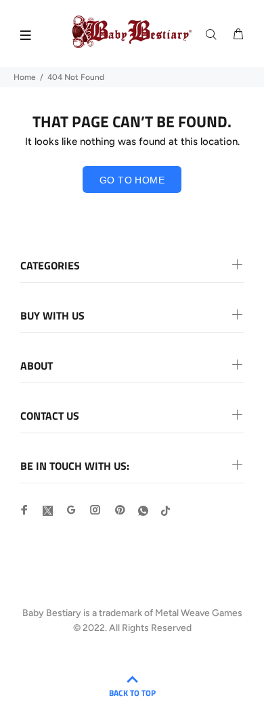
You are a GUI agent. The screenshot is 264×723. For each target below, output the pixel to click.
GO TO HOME (132, 180)
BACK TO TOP (132, 692)
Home (25, 77)
